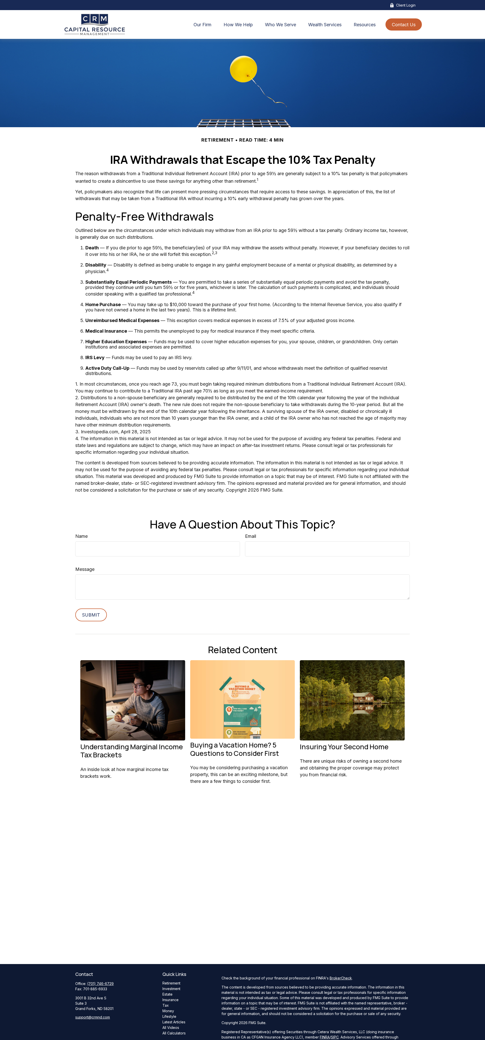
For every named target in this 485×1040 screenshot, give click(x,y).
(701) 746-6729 (100, 983)
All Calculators (174, 1033)
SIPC (335, 1037)
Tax (165, 1005)
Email (250, 536)
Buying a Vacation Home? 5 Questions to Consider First (234, 749)
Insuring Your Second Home (344, 746)
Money (168, 1011)
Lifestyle (169, 1016)
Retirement (171, 983)
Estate (167, 994)
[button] (202, 24)
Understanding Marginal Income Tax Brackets (131, 750)
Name (81, 536)
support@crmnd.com (92, 1017)
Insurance (170, 1000)
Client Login (406, 5)
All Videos (170, 1027)
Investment (171, 988)
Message (84, 569)
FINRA (325, 1037)
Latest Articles (173, 1022)
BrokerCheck (341, 978)
